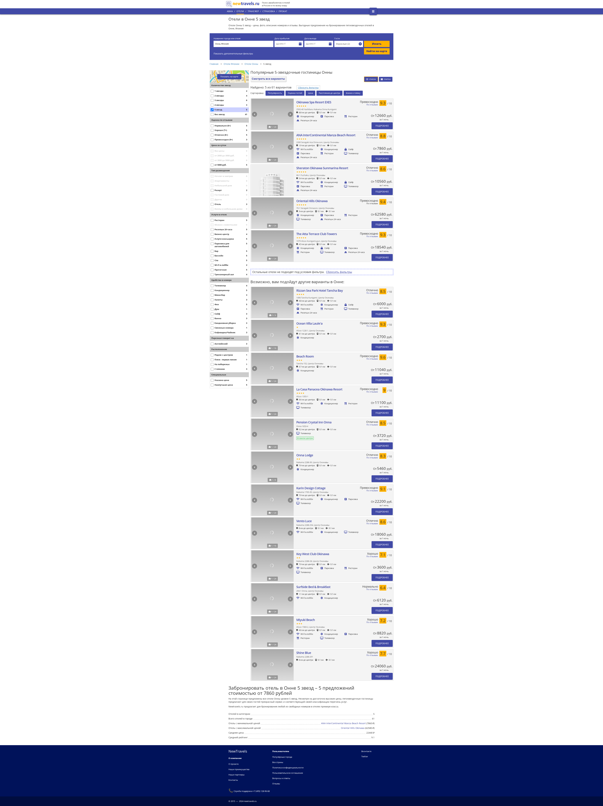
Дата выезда (310, 38)
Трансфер (253, 11)
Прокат (283, 11)
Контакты (233, 780)
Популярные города (282, 757)
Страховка (268, 11)
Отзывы (276, 783)
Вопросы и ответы (281, 778)
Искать (376, 43)
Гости (337, 38)
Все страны (277, 762)
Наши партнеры (236, 774)
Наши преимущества (238, 769)
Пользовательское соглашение (287, 773)
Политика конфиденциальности (288, 767)
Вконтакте (366, 751)
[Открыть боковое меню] (373, 11)
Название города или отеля (227, 38)
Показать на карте (229, 76)
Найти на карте (376, 51)
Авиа (230, 11)
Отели (240, 11)
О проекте (233, 764)
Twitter (364, 756)
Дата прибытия (281, 38)
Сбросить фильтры (308, 87)
